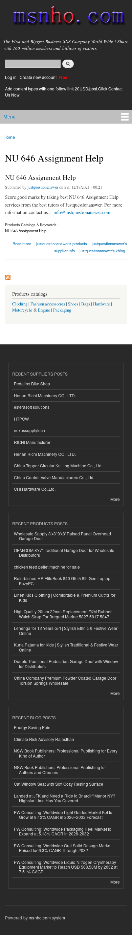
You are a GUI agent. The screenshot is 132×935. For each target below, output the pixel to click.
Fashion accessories (47, 304)
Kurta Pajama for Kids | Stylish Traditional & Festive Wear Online (66, 647)
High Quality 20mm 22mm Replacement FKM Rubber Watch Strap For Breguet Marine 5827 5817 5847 (63, 614)
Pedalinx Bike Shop (32, 383)
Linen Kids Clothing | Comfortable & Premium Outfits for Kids (64, 597)
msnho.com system (47, 917)
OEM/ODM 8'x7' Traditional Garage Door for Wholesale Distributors (64, 552)
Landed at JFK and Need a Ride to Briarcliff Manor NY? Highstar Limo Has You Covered (64, 798)
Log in (11, 77)
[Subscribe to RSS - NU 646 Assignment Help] (7, 276)
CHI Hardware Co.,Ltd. (35, 489)
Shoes (73, 304)
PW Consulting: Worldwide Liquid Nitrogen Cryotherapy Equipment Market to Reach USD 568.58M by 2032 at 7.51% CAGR (65, 867)
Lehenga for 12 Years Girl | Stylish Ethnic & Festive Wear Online (65, 630)
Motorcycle (22, 310)
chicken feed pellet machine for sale (47, 567)
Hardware (101, 304)
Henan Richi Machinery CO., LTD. (45, 395)
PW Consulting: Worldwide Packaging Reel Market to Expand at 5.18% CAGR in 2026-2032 (62, 831)
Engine (44, 310)
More (115, 499)
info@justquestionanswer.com (81, 212)
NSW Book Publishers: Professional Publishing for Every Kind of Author (65, 753)
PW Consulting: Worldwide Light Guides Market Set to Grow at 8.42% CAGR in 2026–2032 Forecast (63, 814)
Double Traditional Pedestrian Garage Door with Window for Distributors (66, 663)
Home (9, 137)
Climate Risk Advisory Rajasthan (44, 739)
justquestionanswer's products (61, 243)
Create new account (39, 77)
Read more (22, 243)
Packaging (62, 310)
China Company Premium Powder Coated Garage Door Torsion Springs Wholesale (65, 680)
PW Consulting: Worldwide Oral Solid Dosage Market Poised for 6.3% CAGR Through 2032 (62, 848)
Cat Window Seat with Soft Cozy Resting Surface (58, 784)
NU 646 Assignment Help (40, 177)
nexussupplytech (29, 430)
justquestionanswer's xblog (102, 250)
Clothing (19, 304)
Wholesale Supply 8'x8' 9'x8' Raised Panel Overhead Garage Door (62, 536)
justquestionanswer (42, 187)
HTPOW (21, 419)
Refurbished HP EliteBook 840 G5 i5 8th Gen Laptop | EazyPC (63, 580)
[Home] (66, 17)
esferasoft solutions (31, 407)
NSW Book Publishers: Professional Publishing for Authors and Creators (60, 769)
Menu (9, 116)
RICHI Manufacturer (32, 442)
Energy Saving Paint (32, 727)
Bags (85, 304)
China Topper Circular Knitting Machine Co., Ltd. (58, 465)
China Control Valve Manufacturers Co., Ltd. (54, 477)
